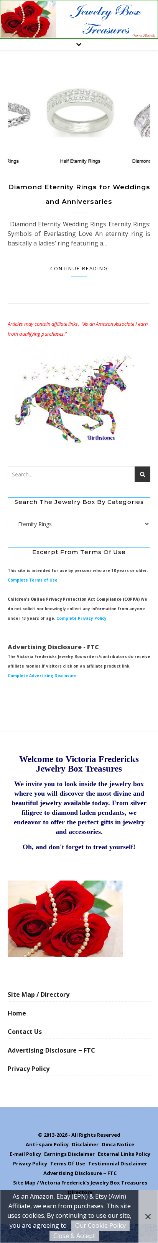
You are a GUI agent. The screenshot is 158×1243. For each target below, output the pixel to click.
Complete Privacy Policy (81, 618)
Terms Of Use (67, 1163)
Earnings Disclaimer (69, 1153)
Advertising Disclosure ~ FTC (51, 1050)
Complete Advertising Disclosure (42, 675)
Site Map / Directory (38, 994)
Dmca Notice (118, 1144)
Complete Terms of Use (33, 580)
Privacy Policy (28, 1068)
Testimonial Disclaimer (117, 1163)
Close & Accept (74, 1236)
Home (17, 1013)
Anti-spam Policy (47, 1144)
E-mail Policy (25, 1153)
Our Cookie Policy (100, 1225)
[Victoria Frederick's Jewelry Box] (79, 19)
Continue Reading (79, 268)
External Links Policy (124, 1153)
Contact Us (25, 1031)
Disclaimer (85, 1144)
